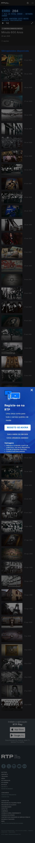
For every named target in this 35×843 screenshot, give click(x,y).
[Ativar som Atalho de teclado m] (7, 841)
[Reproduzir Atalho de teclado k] (3, 841)
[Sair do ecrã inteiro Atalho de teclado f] (32, 841)
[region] (17, 421)
